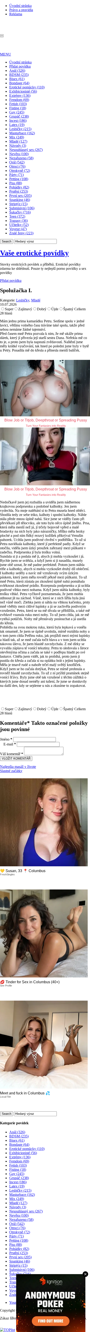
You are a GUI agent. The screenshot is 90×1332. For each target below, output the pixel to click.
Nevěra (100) (19, 154)
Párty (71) (16, 175)
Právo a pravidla (21, 10)
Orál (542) (16, 162)
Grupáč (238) (19, 116)
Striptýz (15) (18, 204)
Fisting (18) (17, 108)
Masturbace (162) (22, 133)
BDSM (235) (19, 75)
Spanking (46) (19, 200)
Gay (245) (16, 112)
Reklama (15, 14)
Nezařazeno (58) (21, 158)
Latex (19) (16, 125)
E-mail (9, 744)
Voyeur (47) (18, 229)
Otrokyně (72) (19, 171)
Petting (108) (18, 179)
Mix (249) (16, 137)
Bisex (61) (16, 79)
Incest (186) (18, 121)
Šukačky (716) (20, 212)
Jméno (6, 739)
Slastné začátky (11, 771)
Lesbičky (22, 300)
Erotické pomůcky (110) (27, 87)
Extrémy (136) (19, 95)
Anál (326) (17, 70)
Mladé (35, 300)
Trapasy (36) (18, 221)
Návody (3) (17, 146)
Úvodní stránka (20, 6)
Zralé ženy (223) (21, 233)
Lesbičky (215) (20, 129)
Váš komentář (11, 754)
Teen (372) (17, 216)
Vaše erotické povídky (34, 253)
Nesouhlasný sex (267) (26, 150)
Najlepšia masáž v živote (18, 767)
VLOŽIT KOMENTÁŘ (16, 758)
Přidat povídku (20, 66)
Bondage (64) (19, 83)
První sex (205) (20, 196)
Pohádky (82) (19, 187)
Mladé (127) (18, 141)
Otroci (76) (17, 166)
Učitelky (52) (19, 225)
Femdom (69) (19, 100)
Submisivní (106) (21, 208)
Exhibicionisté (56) (23, 91)
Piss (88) (15, 183)
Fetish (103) (18, 104)
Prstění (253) (18, 191)
